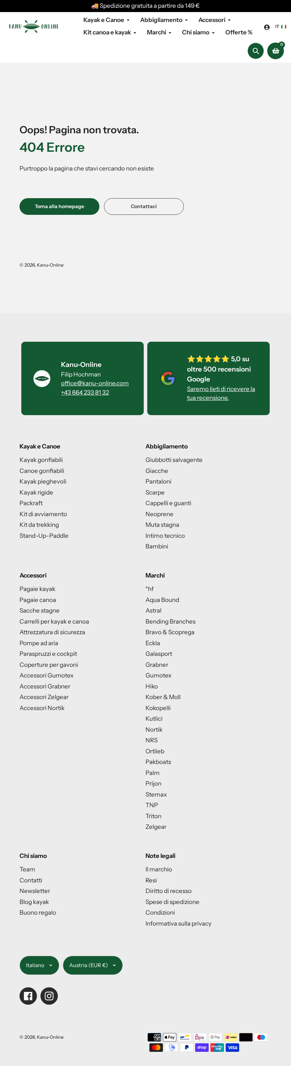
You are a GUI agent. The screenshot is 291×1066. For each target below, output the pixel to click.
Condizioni (160, 912)
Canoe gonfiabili (42, 470)
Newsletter (35, 890)
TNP (152, 805)
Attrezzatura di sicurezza (52, 632)
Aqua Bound (162, 599)
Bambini (157, 546)
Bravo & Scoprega (170, 632)
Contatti (31, 880)
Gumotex (158, 675)
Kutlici (154, 718)
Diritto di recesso (169, 890)
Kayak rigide (36, 492)
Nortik (154, 729)
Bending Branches (171, 621)
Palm (153, 772)
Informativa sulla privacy (179, 923)
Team (27, 869)
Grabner (157, 664)
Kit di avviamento (43, 514)
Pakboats (158, 761)
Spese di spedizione (172, 901)
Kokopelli (158, 707)
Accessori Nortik (42, 707)
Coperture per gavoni (49, 664)
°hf (150, 588)
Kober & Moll (163, 697)
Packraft (31, 503)
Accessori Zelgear (44, 697)
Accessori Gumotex (46, 675)
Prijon (153, 783)
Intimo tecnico (165, 535)
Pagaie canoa (38, 599)
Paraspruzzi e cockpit (48, 653)
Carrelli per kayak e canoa (54, 621)
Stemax (156, 794)
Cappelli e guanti (168, 503)
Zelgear (156, 826)
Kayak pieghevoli (43, 481)
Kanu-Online (50, 265)
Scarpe (155, 492)
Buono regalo (38, 912)
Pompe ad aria (39, 643)
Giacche (157, 470)
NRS (152, 740)
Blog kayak (34, 901)
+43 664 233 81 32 (85, 392)
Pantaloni (158, 481)
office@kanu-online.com (95, 383)
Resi (151, 880)
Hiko (152, 686)
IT (277, 26)
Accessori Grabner (45, 686)
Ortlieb (155, 751)
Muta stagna (162, 524)
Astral (153, 610)
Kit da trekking (39, 524)
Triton (153, 816)
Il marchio (159, 869)
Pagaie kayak (37, 588)
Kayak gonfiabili (41, 459)
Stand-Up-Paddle (44, 535)
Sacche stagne (40, 610)
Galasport (159, 653)
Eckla (153, 643)
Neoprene (160, 514)
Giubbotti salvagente (174, 459)
